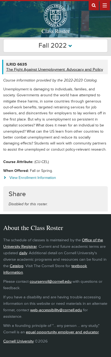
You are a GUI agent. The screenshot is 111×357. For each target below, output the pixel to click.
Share (17, 194)
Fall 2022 (53, 45)
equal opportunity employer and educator (62, 332)
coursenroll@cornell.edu (50, 281)
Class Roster (55, 31)
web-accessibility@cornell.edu (56, 310)
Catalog (16, 265)
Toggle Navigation (105, 5)
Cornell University (18, 341)
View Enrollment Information (32, 177)
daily (23, 253)
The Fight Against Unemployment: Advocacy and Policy (54, 69)
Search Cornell (94, 5)
